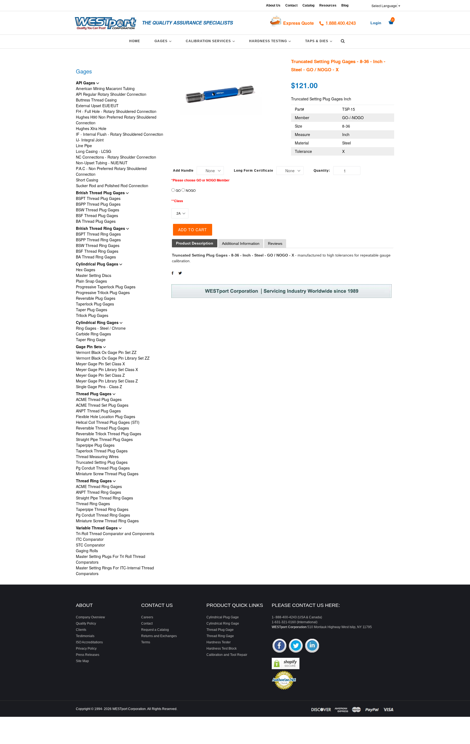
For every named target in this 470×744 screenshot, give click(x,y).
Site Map (82, 661)
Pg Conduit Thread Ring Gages (103, 515)
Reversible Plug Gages (95, 298)
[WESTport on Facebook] (279, 646)
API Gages (86, 82)
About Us (273, 5)
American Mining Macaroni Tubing (105, 88)
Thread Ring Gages (94, 480)
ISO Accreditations (89, 642)
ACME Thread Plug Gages (99, 399)
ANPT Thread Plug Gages (98, 410)
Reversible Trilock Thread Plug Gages (108, 433)
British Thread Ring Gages (101, 228)
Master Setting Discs (93, 275)
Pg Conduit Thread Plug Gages (103, 468)
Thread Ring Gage (220, 636)
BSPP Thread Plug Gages (98, 204)
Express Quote (298, 23)
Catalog (308, 5)
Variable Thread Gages (97, 527)
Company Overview (90, 617)
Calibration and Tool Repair (226, 655)
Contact (291, 5)
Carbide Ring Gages (93, 334)
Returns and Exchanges (159, 636)
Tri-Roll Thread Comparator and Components (115, 533)
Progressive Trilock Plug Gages (103, 292)
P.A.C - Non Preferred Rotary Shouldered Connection (111, 171)
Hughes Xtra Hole (91, 128)
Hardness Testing (271, 41)
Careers (147, 617)
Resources (327, 5)
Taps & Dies (319, 41)
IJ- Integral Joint (90, 140)
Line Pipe (84, 145)
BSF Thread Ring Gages (97, 251)
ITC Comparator (90, 539)
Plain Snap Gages (91, 281)
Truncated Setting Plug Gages (102, 462)
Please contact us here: (306, 605)
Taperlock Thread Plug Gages (102, 450)
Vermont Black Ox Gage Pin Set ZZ (106, 352)
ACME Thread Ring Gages (99, 486)
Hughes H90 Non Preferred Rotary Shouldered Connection (116, 119)
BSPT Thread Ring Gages (98, 234)
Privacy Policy (86, 648)
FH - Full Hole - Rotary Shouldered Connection (116, 111)
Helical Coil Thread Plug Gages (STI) (108, 422)
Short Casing (87, 180)
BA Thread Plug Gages (96, 221)
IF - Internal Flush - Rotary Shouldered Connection (119, 134)
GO (178, 190)
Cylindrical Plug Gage (222, 617)
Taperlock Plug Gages (95, 304)
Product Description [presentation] (194, 243)
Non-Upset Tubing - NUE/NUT (102, 162)
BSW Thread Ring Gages (97, 245)
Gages (163, 41)
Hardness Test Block (221, 648)
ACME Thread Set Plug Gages (102, 405)
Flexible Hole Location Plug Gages (105, 416)
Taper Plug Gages (91, 309)
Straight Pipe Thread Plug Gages (104, 439)
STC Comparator (90, 545)
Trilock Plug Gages (92, 315)
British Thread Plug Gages (101, 192)
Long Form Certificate (253, 170)
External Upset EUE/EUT (97, 105)
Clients (81, 630)
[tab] (194, 243)
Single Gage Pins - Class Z (99, 386)
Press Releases (87, 655)
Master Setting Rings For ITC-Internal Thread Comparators (115, 570)
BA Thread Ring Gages (96, 257)
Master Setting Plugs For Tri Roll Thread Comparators (110, 559)
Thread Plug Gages (94, 393)
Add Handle (183, 170)
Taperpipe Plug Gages (95, 445)
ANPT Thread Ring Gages (98, 492)
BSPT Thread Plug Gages (98, 198)
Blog (344, 5)
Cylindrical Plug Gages (97, 264)
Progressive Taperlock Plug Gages (105, 286)
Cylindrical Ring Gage (222, 623)
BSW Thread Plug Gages (97, 209)
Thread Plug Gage (220, 630)
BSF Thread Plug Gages (97, 215)
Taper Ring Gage (91, 339)
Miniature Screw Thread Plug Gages (107, 473)
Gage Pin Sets (89, 346)
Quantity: (322, 170)
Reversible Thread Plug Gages (102, 428)
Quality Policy (86, 623)
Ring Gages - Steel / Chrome (101, 328)
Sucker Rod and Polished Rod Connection (112, 185)
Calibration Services (211, 41)
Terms (145, 642)
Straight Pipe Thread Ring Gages (104, 498)
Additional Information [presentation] (240, 243)
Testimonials (85, 636)
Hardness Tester (218, 642)
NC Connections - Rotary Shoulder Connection (116, 157)
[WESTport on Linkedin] (312, 646)
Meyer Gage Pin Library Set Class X (107, 369)
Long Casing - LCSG (93, 151)
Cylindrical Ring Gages (98, 322)
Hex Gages (85, 269)
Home (134, 41)
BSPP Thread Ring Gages (98, 239)
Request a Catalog (155, 630)
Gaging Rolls (87, 550)
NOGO (191, 190)
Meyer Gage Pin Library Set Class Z (107, 381)
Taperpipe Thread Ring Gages (102, 509)
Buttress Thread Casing (96, 100)
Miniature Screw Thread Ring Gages (107, 520)
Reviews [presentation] (275, 243)
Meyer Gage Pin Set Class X (100, 363)
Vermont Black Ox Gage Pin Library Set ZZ (113, 358)
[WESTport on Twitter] (296, 646)
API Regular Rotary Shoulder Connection (111, 94)
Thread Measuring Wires (97, 456)
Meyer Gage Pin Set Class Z (100, 375)
